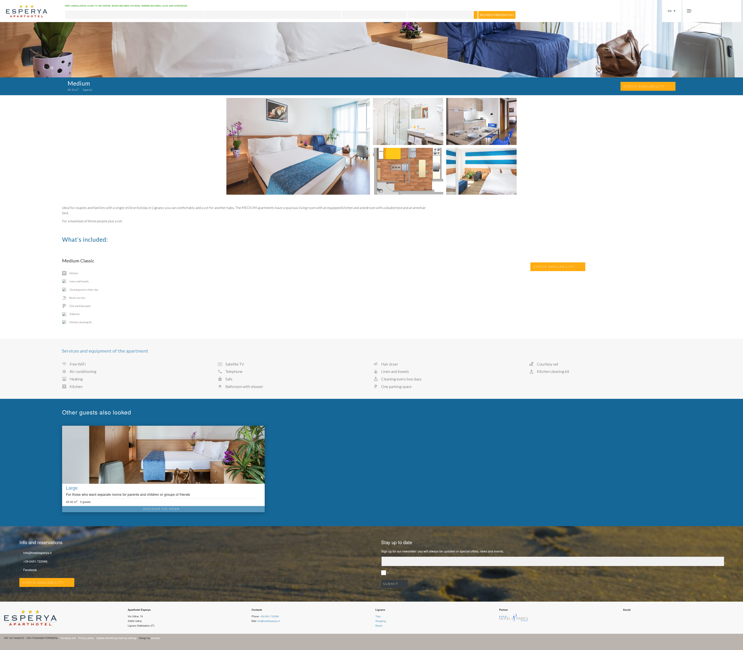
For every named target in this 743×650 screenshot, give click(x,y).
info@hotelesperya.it (37, 553)
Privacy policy (86, 638)
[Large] (163, 455)
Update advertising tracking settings (116, 638)
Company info (68, 638)
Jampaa (155, 638)
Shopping (380, 621)
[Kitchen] (70, 273)
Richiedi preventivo (497, 15)
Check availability (644, 86)
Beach (379, 625)
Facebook (30, 570)
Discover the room (161, 508)
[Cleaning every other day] (80, 289)
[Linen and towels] (75, 281)
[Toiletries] (71, 314)
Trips (378, 616)
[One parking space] (76, 306)
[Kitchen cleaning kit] (77, 322)
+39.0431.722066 (35, 561)
